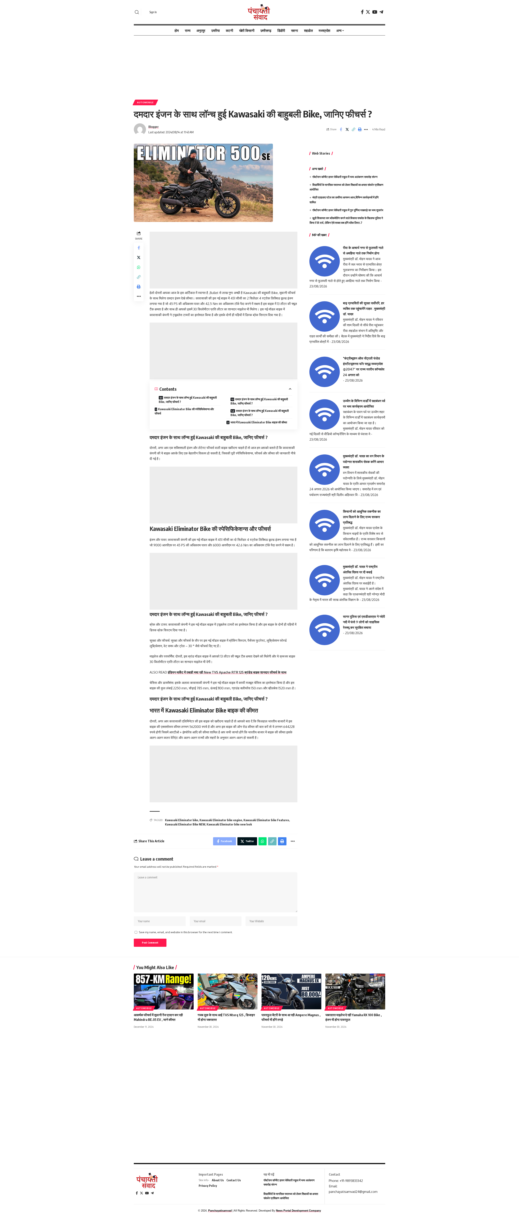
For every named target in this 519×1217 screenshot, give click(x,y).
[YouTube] (374, 12)
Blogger (153, 126)
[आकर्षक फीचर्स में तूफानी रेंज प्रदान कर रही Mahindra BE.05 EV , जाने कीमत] (164, 991)
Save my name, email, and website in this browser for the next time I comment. (186, 932)
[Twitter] (368, 12)
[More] (366, 129)
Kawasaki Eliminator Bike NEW (185, 824)
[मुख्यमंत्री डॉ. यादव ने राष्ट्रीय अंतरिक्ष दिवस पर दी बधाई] (324, 580)
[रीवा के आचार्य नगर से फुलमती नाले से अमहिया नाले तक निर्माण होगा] (324, 261)
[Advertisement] (259, 65)
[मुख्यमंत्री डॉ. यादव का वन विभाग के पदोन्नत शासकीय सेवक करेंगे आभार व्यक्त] (324, 469)
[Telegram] (381, 12)
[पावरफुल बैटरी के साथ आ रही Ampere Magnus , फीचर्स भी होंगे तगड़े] (291, 991)
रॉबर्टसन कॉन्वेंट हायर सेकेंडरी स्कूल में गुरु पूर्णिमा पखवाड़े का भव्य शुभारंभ (347, 210)
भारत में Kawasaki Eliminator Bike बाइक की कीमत (259, 422)
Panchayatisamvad (220, 1210)
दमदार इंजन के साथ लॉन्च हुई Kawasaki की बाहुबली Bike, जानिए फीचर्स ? (188, 400)
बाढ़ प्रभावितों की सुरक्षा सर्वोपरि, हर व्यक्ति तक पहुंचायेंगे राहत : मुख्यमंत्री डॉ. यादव (364, 308)
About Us (218, 1180)
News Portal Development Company (298, 1210)
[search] (137, 12)
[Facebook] (362, 12)
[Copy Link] (353, 129)
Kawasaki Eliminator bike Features (266, 820)
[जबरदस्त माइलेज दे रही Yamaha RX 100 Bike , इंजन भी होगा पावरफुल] (355, 991)
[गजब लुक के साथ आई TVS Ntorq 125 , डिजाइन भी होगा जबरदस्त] (227, 991)
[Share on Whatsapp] (139, 267)
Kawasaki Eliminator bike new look (229, 824)
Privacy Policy (208, 1185)
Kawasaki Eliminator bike (181, 820)
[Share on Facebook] (341, 129)
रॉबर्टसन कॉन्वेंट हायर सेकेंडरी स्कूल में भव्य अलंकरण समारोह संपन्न (344, 177)
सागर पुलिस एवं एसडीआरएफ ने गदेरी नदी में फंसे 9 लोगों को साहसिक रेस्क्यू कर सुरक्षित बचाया (364, 621)
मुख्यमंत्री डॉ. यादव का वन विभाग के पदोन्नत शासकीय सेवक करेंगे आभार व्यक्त (363, 461)
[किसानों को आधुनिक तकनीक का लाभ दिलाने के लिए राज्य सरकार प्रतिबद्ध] (324, 525)
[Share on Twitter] (347, 129)
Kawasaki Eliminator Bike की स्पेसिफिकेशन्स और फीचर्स (184, 411)
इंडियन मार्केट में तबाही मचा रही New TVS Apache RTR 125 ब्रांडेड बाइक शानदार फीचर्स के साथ (227, 672)
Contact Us (233, 1180)
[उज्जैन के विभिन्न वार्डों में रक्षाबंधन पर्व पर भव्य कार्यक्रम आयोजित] (324, 414)
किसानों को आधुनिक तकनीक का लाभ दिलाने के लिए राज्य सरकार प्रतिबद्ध (362, 516)
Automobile (145, 102)
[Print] (359, 129)
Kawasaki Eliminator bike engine (220, 820)
